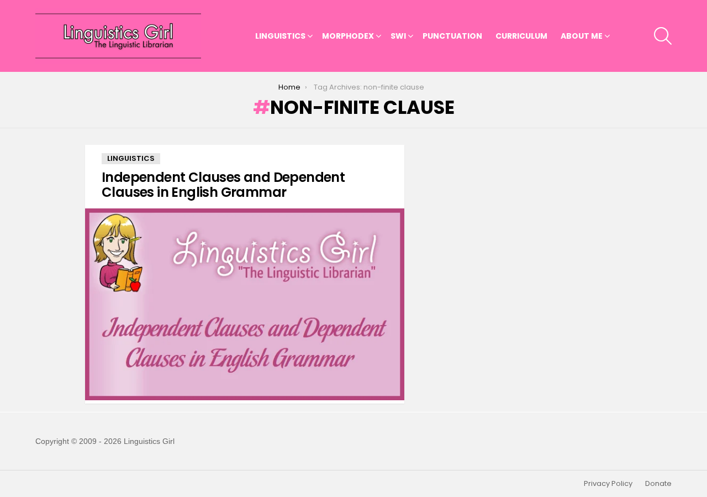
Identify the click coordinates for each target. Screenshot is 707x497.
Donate (658, 483)
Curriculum (521, 35)
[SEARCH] (663, 36)
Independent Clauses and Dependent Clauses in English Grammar (223, 184)
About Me (582, 35)
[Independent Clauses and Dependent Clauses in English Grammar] (244, 304)
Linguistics (280, 35)
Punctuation (452, 35)
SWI (398, 35)
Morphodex (348, 35)
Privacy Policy (608, 483)
